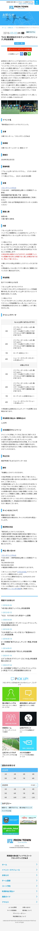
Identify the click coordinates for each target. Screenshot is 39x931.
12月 (33, 797)
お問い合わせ (26, 907)
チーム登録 (6, 880)
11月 (24, 797)
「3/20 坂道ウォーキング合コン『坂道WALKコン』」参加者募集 (18, 633)
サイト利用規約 (11, 910)
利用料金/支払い (8, 891)
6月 (15, 778)
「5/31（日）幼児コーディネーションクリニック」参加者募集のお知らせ (19, 624)
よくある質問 (12, 907)
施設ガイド (6, 896)
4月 (33, 774)
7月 (24, 778)
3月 (24, 774)
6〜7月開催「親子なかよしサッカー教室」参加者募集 (19, 643)
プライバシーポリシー (19, 913)
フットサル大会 (6, 811)
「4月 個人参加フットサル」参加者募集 (15, 608)
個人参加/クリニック (26, 807)
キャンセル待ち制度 (14, 589)
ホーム (4, 27)
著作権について (27, 910)
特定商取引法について (19, 916)
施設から (4, 807)
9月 (6, 797)
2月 (15, 774)
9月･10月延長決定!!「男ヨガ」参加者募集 (16, 651)
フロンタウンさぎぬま (8, 188)
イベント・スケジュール (11, 870)
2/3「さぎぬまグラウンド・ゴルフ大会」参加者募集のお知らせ (19, 659)
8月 (33, 778)
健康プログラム (30, 32)
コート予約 (6, 886)
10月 (14, 797)
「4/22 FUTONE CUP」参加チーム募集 (16, 615)
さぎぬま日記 (21, 572)
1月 (6, 774)
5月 (6, 778)
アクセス (5, 902)
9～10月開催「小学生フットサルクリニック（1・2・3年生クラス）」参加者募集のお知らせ (19, 669)
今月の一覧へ (19, 43)
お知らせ (10, 27)
